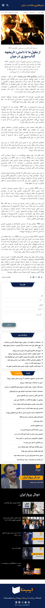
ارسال (9, 324)
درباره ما (23, 598)
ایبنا (32, 7)
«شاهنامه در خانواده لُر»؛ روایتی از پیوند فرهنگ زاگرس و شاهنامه (22, 342)
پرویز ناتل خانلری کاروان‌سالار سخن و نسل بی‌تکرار (27, 350)
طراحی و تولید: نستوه (20, 605)
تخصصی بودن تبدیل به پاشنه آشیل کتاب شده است (28, 434)
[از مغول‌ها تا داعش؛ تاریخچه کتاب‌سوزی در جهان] (22, 29)
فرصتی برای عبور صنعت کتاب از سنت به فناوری (29, 408)
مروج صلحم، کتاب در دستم (33, 363)
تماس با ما (30, 598)
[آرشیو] (16, 602)
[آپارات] (29, 602)
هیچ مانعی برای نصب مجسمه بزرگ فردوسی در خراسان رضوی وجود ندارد (22, 346)
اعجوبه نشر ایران (16, 548)
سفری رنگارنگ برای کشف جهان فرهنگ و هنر (30, 447)
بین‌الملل (25, 12)
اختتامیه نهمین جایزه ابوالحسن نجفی (12, 504)
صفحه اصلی (41, 12)
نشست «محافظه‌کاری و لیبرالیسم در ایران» (11, 564)
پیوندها (18, 598)
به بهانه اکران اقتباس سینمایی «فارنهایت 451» (22, 48)
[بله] (19, 602)
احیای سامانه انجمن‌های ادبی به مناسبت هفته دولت (28, 455)
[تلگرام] (25, 602)
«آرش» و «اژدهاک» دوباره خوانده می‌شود (31, 383)
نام (42, 296)
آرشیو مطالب (38, 598)
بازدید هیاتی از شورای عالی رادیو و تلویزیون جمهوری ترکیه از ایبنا (12, 519)
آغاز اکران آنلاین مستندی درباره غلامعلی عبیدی (30, 395)
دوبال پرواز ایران (38, 421)
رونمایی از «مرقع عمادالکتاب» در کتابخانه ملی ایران (28, 400)
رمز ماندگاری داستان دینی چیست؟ (33, 442)
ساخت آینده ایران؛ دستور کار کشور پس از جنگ (11, 534)
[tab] (28, 373)
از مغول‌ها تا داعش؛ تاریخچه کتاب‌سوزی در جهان (22, 54)
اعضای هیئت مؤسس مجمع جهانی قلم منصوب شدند (28, 404)
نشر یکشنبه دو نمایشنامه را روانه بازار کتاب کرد (30, 460)
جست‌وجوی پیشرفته (9, 598)
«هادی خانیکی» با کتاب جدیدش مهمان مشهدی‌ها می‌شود (24, 354)
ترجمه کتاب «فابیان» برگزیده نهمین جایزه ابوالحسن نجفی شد (23, 366)
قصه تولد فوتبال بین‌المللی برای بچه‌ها (32, 451)
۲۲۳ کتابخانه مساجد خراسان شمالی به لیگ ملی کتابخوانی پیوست (24, 413)
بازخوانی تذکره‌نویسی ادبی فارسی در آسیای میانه (29, 438)
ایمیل (41, 305)
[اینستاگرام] (22, 602)
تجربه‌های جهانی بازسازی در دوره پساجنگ (31, 417)
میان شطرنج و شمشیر (37, 425)
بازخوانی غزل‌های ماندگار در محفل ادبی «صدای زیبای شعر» (24, 360)
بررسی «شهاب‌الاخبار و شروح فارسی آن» (31, 430)
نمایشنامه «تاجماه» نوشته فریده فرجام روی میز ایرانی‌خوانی (26, 391)
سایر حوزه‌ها (33, 12)
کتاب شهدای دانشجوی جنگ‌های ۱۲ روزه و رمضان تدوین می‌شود (25, 378)
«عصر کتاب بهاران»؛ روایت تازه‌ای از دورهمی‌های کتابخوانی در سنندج (24, 387)
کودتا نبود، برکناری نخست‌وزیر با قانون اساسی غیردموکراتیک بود (23, 357)
